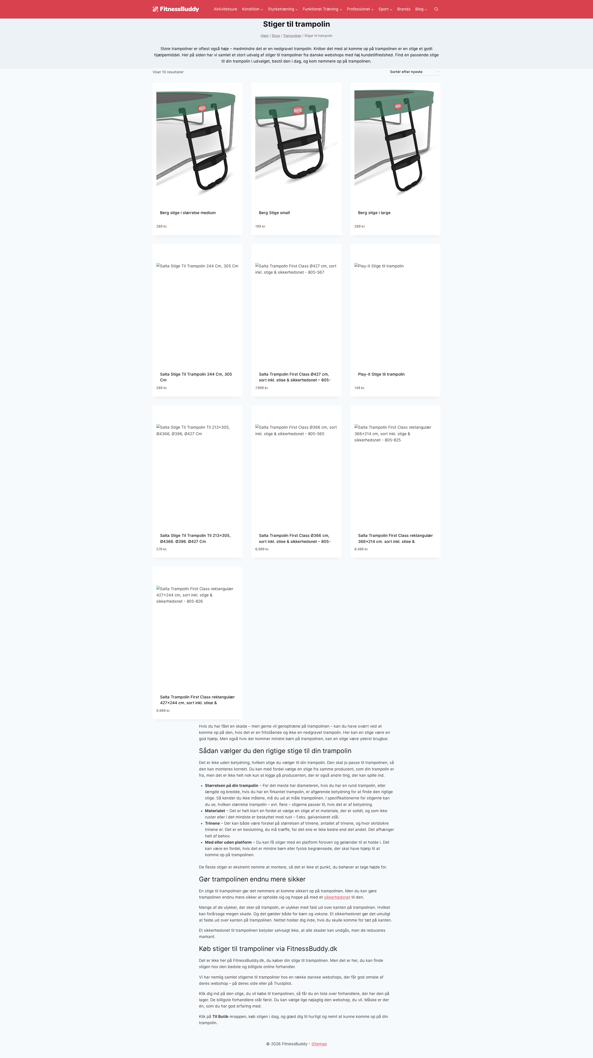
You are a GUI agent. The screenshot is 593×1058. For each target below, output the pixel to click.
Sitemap (319, 1044)
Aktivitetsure (225, 9)
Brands (403, 9)
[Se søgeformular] (436, 9)
